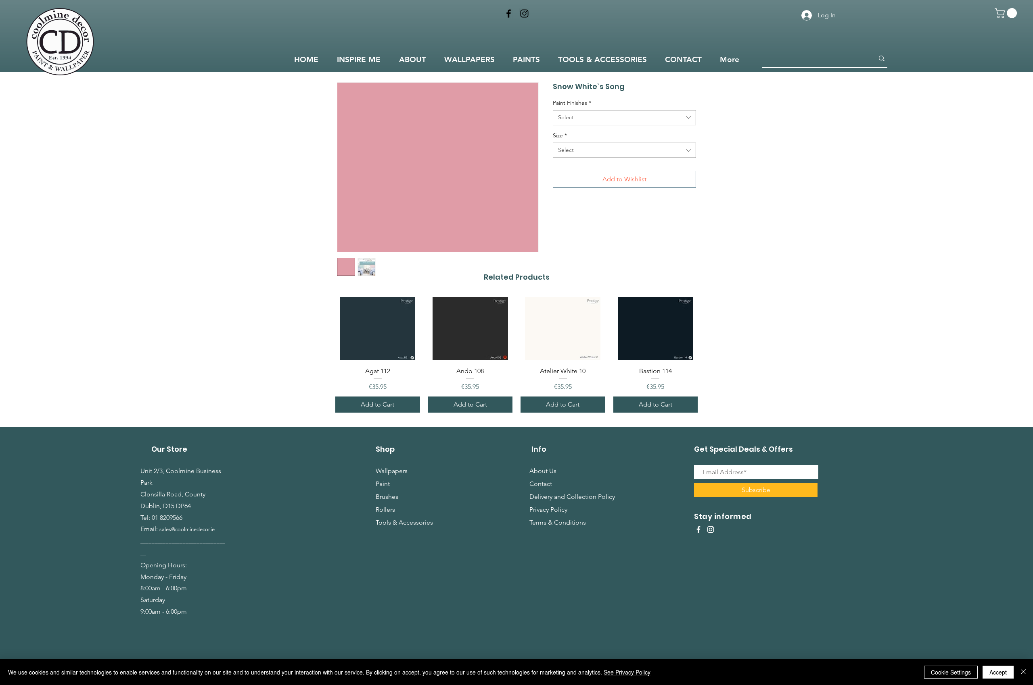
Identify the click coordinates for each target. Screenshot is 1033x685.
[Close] (1023, 672)
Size (560, 135)
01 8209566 (167, 517)
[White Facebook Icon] (698, 529)
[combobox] (624, 117)
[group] (516, 355)
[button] (1007, 13)
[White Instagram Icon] (710, 529)
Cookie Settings (951, 672)
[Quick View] (377, 328)
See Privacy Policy (627, 672)
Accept (998, 672)
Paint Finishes (572, 102)
